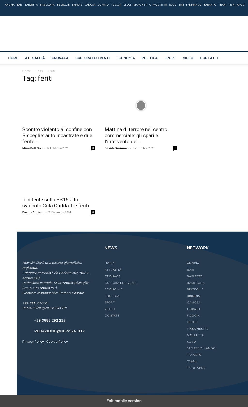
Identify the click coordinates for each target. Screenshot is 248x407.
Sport (170, 58)
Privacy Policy (33, 341)
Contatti (209, 58)
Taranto (210, 4)
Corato (103, 4)
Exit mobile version (124, 400)
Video (188, 58)
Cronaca (60, 58)
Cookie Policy (57, 341)
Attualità (35, 58)
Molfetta (160, 4)
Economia (125, 58)
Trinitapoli (236, 4)
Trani (222, 4)
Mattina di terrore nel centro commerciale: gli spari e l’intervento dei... (136, 135)
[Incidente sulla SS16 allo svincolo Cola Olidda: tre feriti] (58, 176)
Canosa (90, 4)
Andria (10, 4)
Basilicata (47, 4)
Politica (150, 58)
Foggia (116, 4)
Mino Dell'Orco (32, 148)
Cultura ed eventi (92, 58)
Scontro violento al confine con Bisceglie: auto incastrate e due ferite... (57, 135)
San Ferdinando (190, 4)
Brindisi (77, 4)
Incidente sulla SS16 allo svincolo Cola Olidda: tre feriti (55, 203)
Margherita (142, 4)
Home (13, 58)
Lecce (127, 4)
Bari (20, 4)
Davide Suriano (116, 148)
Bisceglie (63, 4)
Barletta (31, 4)
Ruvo (173, 4)
